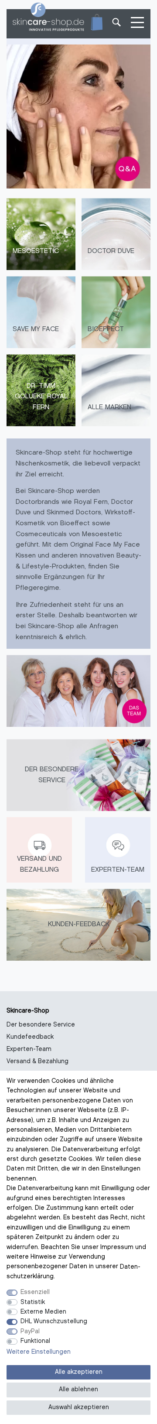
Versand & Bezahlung (37, 1062)
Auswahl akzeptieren (78, 1407)
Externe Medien (43, 1312)
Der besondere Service (41, 1025)
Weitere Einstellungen (39, 1352)
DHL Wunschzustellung (53, 1322)
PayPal (30, 1332)
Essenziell (35, 1292)
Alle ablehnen (78, 1390)
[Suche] (115, 23)
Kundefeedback (30, 1037)
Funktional (35, 1341)
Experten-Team (29, 1049)
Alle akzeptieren (78, 1372)
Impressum (116, 1247)
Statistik (32, 1302)
